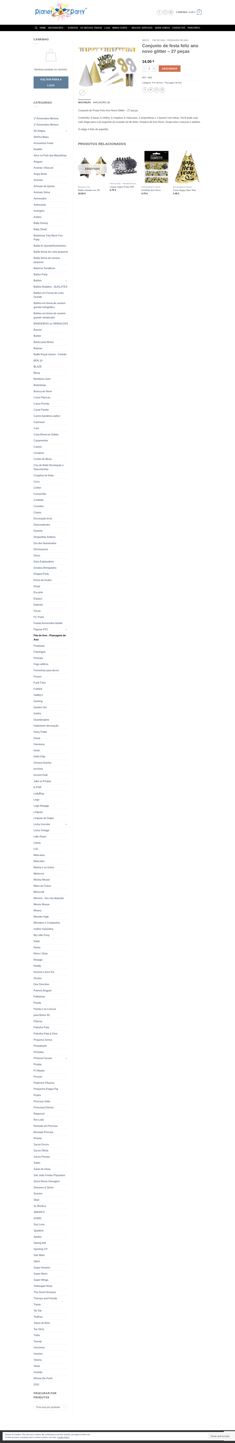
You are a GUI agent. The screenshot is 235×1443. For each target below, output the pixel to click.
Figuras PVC (41, 629)
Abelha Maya (41, 137)
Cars (36, 428)
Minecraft (39, 892)
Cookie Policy (63, 1437)
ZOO (36, 1384)
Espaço (38, 598)
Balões (38, 280)
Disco (37, 555)
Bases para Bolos (44, 342)
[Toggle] (66, 131)
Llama (37, 842)
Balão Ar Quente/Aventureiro (50, 245)
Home (43, 28)
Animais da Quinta (44, 186)
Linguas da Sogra (44, 818)
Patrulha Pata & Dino (46, 1033)
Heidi (37, 750)
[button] (188, 12)
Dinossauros (41, 549)
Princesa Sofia (42, 1101)
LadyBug (39, 793)
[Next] (201, 176)
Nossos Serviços (142, 28)
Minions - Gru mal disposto (49, 898)
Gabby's (38, 695)
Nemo (37, 947)
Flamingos (40, 652)
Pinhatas (39, 1052)
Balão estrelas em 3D (89, 190)
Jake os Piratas (42, 781)
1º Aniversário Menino (46, 124)
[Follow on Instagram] (165, 12)
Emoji (37, 586)
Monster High (41, 916)
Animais (38, 180)
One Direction (41, 984)
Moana (37, 910)
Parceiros (194, 28)
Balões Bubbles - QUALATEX (50, 286)
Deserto (38, 530)
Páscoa (38, 1021)
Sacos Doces (41, 1144)
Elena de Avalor (43, 580)
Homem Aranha (42, 762)
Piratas (38, 1064)
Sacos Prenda (42, 1156)
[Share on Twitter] (150, 90)
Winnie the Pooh (43, 1378)
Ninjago (38, 959)
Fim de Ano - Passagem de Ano (50, 637)
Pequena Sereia (43, 1039)
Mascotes (39, 861)
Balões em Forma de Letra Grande (49, 295)
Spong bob (40, 1243)
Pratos (37, 1095)
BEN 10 (38, 360)
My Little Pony (42, 935)
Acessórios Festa (43, 143)
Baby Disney (41, 223)
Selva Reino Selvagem (47, 1181)
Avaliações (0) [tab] (101, 102)
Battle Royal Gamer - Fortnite (50, 354)
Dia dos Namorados (45, 543)
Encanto (38, 592)
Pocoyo (38, 1076)
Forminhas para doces (46, 670)
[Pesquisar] (36, 28)
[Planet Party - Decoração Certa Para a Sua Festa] (65, 12)
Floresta (38, 658)
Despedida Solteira (44, 537)
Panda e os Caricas (45, 1009)
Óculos (38, 978)
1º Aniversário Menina (46, 118)
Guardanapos (41, 719)
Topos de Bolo (42, 1323)
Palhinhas (39, 996)
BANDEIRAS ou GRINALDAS (51, 323)
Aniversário (40, 198)
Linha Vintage (41, 830)
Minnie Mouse (42, 904)
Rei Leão (39, 1119)
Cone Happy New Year (184, 190)
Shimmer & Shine (44, 1187)
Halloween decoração (46, 725)
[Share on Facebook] (145, 90)
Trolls (37, 1335)
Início (145, 40)
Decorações (55, 28)
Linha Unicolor (42, 824)
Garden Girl (40, 707)
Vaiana (38, 1359)
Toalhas (38, 1316)
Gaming (38, 701)
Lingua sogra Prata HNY (122, 187)
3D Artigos (39, 131)
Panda (37, 1002)
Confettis (39, 500)
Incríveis (38, 768)
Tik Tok (38, 1310)
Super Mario (40, 1273)
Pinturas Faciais (43, 1058)
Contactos (178, 28)
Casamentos (41, 440)
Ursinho (38, 1353)
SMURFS (39, 1212)
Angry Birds (40, 174)
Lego (36, 799)
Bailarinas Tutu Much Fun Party (48, 237)
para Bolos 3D (42, 1015)
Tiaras (37, 1304)
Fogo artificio (41, 664)
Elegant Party (41, 574)
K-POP (38, 787)
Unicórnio (39, 1347)
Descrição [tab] (84, 102)
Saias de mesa (42, 1169)
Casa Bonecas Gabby (46, 434)
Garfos (37, 713)
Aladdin (38, 149)
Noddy (37, 965)
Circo (37, 481)
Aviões (37, 217)
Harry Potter (40, 732)
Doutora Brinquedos (45, 567)
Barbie (37, 336)
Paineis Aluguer (43, 990)
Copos (37, 512)
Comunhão (40, 494)
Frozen (38, 676)
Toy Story (39, 1329)
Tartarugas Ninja (43, 1286)
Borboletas (40, 385)
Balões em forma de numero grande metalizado (50, 315)
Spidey (38, 1236)
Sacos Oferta (41, 1150)
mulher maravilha (43, 929)
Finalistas (39, 645)
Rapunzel (39, 1113)
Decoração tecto (43, 518)
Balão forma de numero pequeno (47, 260)
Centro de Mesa (43, 459)
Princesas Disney (44, 1107)
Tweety (38, 1341)
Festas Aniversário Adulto (48, 623)
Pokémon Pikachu (44, 1083)
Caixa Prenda (41, 403)
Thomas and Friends (45, 1298)
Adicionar (169, 68)
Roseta (38, 1138)
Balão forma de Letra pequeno (51, 251)
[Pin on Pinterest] (162, 90)
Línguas (38, 812)
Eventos (73, 28)
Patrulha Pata (41, 1027)
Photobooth (40, 1046)
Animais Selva (42, 192)
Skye (36, 1199)
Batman (38, 348)
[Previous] (78, 176)
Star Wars (39, 1255)
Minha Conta (119, 28)
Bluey (37, 373)
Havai (37, 738)
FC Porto (39, 617)
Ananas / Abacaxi (43, 167)
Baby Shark (40, 229)
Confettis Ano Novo (151, 190)
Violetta (38, 1372)
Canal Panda (41, 409)
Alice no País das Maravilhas (50, 155)
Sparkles (39, 1230)
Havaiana (39, 744)
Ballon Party (40, 274)
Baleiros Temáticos (44, 268)
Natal (37, 941)
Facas (37, 611)
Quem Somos (162, 28)
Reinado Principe (43, 1132)
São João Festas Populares (49, 1175)
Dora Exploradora (44, 561)
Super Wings (41, 1280)
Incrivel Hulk (41, 775)
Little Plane (40, 836)
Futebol (38, 689)
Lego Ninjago (41, 805)
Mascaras (39, 855)
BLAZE (38, 366)
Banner (38, 329)
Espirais (38, 604)
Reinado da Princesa (46, 1126)
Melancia (39, 873)
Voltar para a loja (51, 82)
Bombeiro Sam (42, 379)
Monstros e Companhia (47, 922)
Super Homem (42, 1267)
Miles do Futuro (42, 886)
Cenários (39, 453)
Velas (37, 1366)
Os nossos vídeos (91, 28)
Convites (39, 506)
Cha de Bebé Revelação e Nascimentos (49, 467)
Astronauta (40, 204)
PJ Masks (39, 1070)
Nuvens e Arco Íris (44, 972)
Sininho (38, 1193)
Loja (107, 28)
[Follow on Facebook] (159, 12)
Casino (38, 446)
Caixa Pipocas (42, 397)
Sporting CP (40, 1249)
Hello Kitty (39, 756)
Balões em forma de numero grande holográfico (50, 305)
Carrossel (39, 422)
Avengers (39, 210)
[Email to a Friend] (156, 90)
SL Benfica (40, 1206)
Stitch (37, 1261)
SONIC (38, 1218)
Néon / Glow (41, 953)
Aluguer (38, 161)
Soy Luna (39, 1224)
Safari (37, 1162)
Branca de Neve (43, 391)
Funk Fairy (40, 682)
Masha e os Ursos (44, 867)
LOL (36, 849)
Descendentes (42, 524)
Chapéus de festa (44, 475)
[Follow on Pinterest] (171, 12)
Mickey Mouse (42, 879)
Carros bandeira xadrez (47, 416)
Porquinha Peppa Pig (46, 1089)
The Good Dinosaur (45, 1292)
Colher (37, 487)
